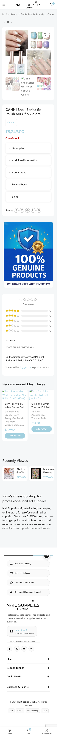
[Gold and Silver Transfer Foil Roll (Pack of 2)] (41, 395)
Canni (51, 14)
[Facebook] (9, 649)
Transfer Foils (38, 418)
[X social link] (22, 210)
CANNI (11, 122)
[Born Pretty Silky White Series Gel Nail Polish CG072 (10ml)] (15, 395)
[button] (15, 436)
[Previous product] (4, 22)
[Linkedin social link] (33, 210)
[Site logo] (28, 4)
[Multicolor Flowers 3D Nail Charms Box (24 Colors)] (36, 473)
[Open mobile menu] (4, 5)
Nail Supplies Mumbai (27, 702)
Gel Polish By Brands (32, 14)
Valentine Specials (14, 424)
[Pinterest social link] (27, 210)
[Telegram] (31, 649)
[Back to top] (47, 555)
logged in (25, 367)
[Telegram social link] (39, 210)
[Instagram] (17, 649)
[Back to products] (8, 22)
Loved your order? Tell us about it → (23, 641)
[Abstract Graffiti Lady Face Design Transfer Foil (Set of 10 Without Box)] (9, 473)
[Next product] (12, 22)
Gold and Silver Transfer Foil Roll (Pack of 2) (40, 407)
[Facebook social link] (16, 210)
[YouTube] (24, 649)
